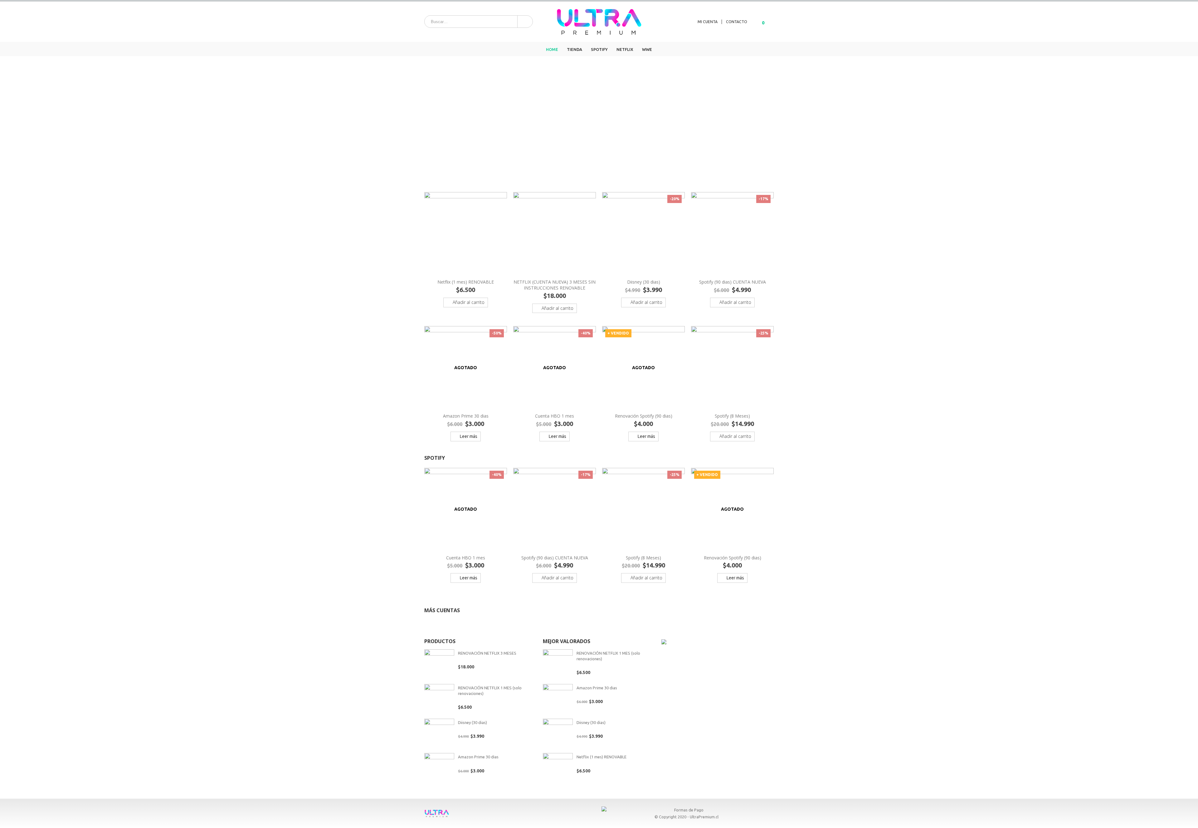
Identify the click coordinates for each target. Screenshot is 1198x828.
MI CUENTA (708, 22)
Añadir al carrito (469, 302)
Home (552, 49)
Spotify (599, 49)
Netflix (624, 49)
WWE (647, 49)
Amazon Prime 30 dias (478, 757)
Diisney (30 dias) (472, 722)
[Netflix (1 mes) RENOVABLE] (558, 768)
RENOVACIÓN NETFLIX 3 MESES (487, 653)
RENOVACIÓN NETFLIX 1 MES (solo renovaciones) (490, 691)
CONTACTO (736, 22)
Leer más (468, 436)
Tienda (574, 49)
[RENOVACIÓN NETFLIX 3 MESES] (439, 664)
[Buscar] (525, 21)
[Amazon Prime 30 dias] (439, 768)
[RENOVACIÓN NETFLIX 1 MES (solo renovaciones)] (439, 699)
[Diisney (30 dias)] (439, 734)
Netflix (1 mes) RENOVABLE (601, 757)
